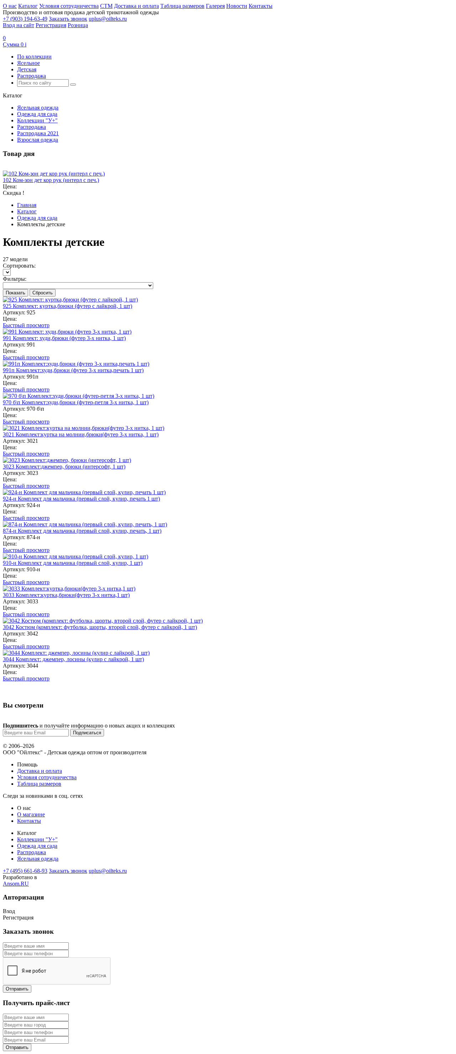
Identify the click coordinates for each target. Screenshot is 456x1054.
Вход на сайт (18, 25)
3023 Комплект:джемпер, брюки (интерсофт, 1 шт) (64, 466)
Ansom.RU (16, 884)
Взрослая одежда (37, 140)
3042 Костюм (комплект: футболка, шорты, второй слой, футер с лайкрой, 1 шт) (100, 627)
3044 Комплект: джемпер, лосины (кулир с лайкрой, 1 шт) (73, 659)
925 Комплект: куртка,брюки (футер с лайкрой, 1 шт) (67, 306)
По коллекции (34, 57)
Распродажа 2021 (38, 133)
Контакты (261, 6)
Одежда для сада (37, 114)
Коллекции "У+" (37, 120)
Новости (236, 6)
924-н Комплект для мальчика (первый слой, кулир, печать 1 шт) (81, 499)
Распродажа (31, 76)
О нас (10, 6)
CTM (106, 6)
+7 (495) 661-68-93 (25, 871)
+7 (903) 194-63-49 (25, 19)
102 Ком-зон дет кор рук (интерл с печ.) (51, 180)
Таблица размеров (182, 6)
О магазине (31, 814)
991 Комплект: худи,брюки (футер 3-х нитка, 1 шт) (64, 338)
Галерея (215, 6)
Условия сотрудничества (69, 6)
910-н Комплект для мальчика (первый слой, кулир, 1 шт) (72, 563)
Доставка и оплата (136, 6)
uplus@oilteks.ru (108, 19)
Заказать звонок (68, 19)
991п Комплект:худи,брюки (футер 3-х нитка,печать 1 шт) (73, 370)
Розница (78, 25)
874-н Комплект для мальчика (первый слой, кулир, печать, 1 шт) (82, 531)
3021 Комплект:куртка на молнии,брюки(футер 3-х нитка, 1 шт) (81, 434)
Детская (26, 69)
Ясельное (28, 63)
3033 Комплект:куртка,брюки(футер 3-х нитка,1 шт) (66, 595)
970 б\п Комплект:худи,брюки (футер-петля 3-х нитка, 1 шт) (76, 402)
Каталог (28, 6)
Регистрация (51, 25)
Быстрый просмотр (26, 325)
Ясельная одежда (37, 108)
